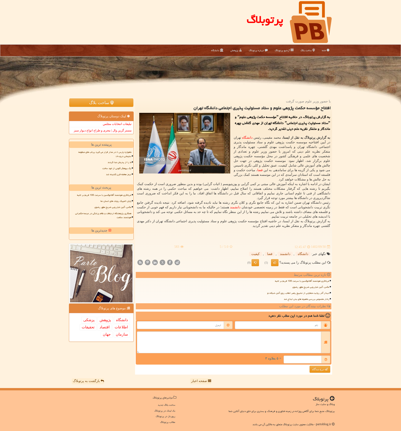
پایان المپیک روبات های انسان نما (115, 201)
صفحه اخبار (199, 381)
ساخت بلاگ (306, 50)
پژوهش (234, 50)
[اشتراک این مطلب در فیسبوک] (170, 262)
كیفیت (255, 254)
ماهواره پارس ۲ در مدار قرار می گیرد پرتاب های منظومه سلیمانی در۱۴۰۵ (104, 154)
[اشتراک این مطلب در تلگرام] (177, 262)
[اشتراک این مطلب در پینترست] (147, 262)
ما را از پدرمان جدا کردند (119, 162)
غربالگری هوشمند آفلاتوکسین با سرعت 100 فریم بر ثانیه (302, 281)
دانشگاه (215, 50)
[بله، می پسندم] (274, 262)
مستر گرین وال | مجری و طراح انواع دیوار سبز (103, 130)
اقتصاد (105, 327)
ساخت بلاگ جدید (166, 404)
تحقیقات (88, 327)
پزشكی (88, 320)
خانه (324, 50)
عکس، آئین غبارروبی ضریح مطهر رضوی (310, 287)
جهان (107, 334)
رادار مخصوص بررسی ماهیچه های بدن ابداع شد (306, 299)
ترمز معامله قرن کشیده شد (118, 174)
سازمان (122, 334)
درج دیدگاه (318, 369)
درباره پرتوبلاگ (257, 50)
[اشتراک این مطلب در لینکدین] (155, 262)
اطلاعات (121, 327)
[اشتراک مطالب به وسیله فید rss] (140, 262)
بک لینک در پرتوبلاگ (164, 410)
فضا (260, 170)
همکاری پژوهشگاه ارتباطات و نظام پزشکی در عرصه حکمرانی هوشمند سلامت (103, 215)
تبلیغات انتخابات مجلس (117, 124)
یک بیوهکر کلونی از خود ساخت (116, 168)
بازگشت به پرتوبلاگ (87, 381)
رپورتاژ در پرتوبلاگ (165, 416)
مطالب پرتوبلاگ (167, 422)
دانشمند (235, 207)
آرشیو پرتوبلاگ (283, 50)
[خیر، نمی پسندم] (255, 262)
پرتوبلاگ (265, 19)
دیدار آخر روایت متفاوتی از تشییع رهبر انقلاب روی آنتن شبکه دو (298, 293)
